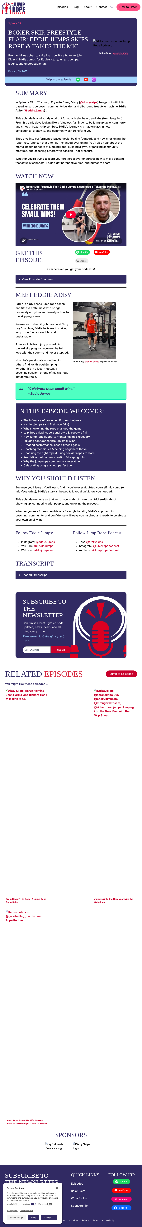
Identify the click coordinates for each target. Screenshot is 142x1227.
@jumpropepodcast (106, 546)
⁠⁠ (88, 102)
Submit (61, 649)
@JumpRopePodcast (105, 550)
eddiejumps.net (44, 550)
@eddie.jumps (120, 53)
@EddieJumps (43, 546)
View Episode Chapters (37, 279)
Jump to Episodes (121, 673)
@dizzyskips (94, 542)
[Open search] (112, 7)
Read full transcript (34, 575)
